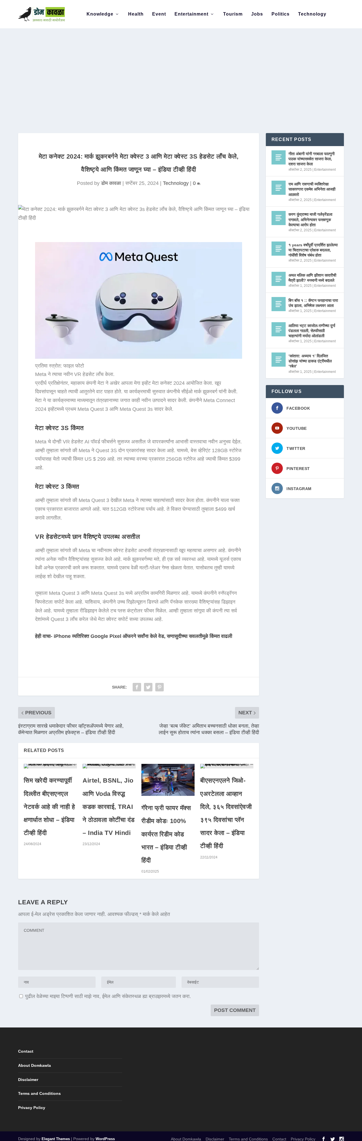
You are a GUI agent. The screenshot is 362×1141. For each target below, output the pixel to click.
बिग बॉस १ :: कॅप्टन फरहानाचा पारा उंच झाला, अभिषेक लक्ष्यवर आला (313, 303)
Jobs (257, 14)
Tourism (233, 14)
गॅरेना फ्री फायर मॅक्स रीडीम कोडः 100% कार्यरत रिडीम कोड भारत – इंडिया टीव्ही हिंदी (166, 834)
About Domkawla (34, 1065)
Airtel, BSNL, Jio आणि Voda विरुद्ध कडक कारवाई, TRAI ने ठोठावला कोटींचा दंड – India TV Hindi (109, 806)
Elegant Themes (56, 1139)
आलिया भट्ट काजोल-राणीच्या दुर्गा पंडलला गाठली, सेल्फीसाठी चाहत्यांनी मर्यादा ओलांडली (311, 330)
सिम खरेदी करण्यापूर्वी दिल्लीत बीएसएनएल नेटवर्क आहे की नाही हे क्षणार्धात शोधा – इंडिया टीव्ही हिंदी (49, 806)
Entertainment (191, 14)
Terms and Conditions (39, 1093)
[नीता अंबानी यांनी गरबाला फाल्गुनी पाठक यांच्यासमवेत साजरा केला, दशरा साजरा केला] (279, 157)
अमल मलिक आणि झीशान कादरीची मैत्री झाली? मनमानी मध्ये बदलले (312, 278)
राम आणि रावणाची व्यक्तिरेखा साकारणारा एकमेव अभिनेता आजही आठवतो (311, 189)
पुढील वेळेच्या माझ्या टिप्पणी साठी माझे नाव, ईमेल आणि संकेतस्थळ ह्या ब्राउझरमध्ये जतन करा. (108, 996)
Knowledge (100, 14)
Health (136, 14)
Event (159, 14)
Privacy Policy (31, 1107)
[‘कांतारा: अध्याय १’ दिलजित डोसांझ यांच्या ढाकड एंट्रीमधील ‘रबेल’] (279, 359)
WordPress (105, 1139)
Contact (25, 1051)
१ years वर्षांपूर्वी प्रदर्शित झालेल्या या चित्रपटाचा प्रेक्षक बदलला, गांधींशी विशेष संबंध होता (313, 250)
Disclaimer (28, 1079)
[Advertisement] (181, 70)
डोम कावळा (111, 183)
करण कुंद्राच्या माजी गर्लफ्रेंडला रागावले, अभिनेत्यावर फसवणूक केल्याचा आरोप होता (310, 219)
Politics (281, 14)
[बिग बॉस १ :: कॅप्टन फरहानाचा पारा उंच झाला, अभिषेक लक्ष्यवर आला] (279, 304)
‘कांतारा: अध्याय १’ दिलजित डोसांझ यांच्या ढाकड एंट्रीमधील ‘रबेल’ (310, 361)
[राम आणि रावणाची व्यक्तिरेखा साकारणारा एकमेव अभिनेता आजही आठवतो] (279, 188)
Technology (312, 14)
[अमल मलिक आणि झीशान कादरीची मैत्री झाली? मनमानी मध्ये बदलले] (279, 279)
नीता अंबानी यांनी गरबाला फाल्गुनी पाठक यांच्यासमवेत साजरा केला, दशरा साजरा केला (311, 158)
